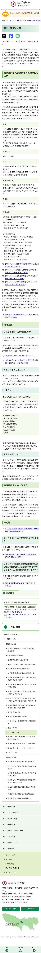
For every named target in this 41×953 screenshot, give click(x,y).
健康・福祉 (11, 824)
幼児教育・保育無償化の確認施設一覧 (21, 673)
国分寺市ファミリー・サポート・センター (21, 748)
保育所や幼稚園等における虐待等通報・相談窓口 (22, 650)
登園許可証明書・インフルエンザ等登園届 (22, 743)
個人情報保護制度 (12, 868)
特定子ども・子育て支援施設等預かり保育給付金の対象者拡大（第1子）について (22, 700)
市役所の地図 (11, 909)
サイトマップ (10, 855)
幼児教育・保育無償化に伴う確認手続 (21, 761)
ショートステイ (13, 752)
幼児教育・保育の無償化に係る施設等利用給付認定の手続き (22, 679)
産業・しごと (12, 843)
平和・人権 (11, 836)
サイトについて (11, 872)
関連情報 (10, 593)
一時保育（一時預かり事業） (17, 716)
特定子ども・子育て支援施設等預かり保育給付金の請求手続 (22, 693)
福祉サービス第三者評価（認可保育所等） (22, 664)
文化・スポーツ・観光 (15, 830)
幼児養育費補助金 (14, 712)
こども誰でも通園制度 (15, 655)
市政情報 (11, 849)
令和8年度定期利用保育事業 (18, 660)
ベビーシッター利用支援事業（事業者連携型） (22, 722)
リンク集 (8, 859)
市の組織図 (9, 864)
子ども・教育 (21, 20)
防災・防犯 (11, 807)
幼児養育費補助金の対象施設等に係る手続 (21, 788)
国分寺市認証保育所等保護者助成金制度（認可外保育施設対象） (21, 707)
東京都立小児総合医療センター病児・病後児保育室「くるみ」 (22, 738)
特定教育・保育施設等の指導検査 (19, 798)
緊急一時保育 (13, 728)
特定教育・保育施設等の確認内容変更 (21, 794)
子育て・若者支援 (34, 20)
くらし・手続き (13, 813)
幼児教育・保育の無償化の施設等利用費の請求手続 (22, 686)
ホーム (12, 20)
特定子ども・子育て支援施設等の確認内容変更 (22, 767)
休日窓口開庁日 (30, 909)
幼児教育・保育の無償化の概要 (19, 668)
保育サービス (11, 639)
